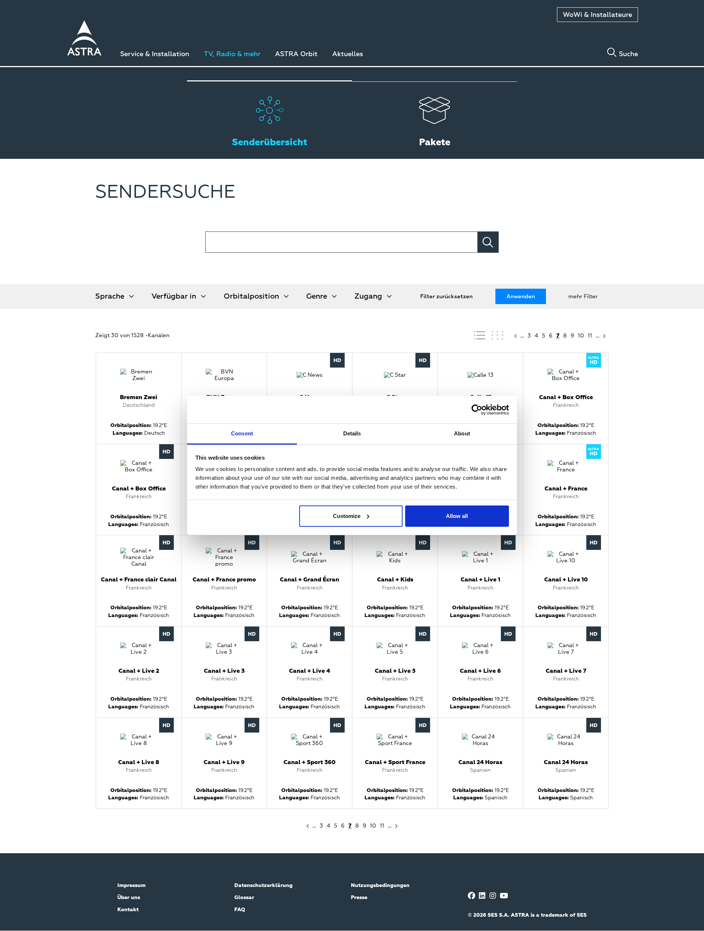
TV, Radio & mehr (232, 54)
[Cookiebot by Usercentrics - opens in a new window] (477, 409)
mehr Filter (583, 296)
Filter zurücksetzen (446, 296)
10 (581, 336)
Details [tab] (352, 433)
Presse (359, 897)
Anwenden (520, 296)
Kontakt (128, 909)
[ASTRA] (84, 39)
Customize (346, 516)
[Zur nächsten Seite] (605, 336)
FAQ (239, 909)
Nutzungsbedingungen (380, 885)
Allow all (457, 516)
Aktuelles (347, 54)
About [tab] (462, 433)
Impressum (131, 885)
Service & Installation (154, 54)
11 (590, 336)
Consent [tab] (242, 433)
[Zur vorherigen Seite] (515, 336)
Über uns (128, 897)
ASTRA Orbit (296, 54)
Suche (628, 54)
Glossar (244, 897)
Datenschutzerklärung (263, 885)
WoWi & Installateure (597, 15)
